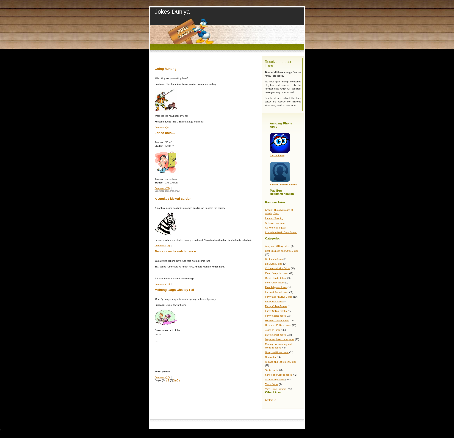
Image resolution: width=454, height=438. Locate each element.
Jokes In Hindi (272, 330)
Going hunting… (167, 69)
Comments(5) (161, 127)
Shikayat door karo (274, 223)
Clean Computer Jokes (277, 273)
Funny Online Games (276, 306)
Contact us (270, 400)
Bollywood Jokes (274, 264)
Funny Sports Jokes (275, 315)
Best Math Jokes (274, 259)
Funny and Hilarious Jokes (278, 296)
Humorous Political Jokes (278, 325)
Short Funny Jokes (275, 379)
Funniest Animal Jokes (277, 292)
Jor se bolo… (165, 133)
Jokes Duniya (172, 11)
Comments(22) (162, 188)
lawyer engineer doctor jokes (279, 339)
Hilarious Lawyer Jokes (277, 320)
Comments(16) (162, 377)
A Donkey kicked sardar (173, 198)
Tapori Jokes (271, 384)
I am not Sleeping (274, 218)
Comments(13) (162, 284)
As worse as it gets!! (275, 227)
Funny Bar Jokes (274, 301)
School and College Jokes (278, 374)
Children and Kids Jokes (277, 268)
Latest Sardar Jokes (275, 334)
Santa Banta (271, 370)
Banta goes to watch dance (175, 251)
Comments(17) (162, 245)
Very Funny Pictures (275, 389)
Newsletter (270, 357)
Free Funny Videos (275, 282)
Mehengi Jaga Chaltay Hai (174, 290)
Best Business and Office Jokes (281, 251)
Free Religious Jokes (276, 287)
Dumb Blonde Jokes (275, 278)
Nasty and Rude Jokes (277, 352)
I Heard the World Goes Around (281, 232)
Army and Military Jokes (277, 246)
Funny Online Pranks (276, 311)
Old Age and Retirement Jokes (281, 362)
